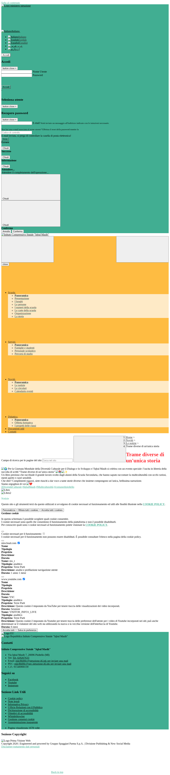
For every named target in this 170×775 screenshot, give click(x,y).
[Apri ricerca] (142, 249)
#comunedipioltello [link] (64, 487)
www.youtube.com (11, 579)
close (5, 264)
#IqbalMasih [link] (29, 487)
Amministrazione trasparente (23, 722)
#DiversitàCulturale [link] (11, 487)
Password (38, 75)
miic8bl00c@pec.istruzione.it (42, 663)
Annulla (6, 231)
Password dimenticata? (13, 81)
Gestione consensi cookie (21, 719)
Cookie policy (15, 698)
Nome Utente (40, 71)
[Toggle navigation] (27, 249)
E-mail (36, 123)
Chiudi (6, 148)
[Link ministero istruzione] (16, 5)
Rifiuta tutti (28, 510)
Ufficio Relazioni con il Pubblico (25, 707)
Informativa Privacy (18, 704)
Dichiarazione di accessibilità (23, 710)
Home (129, 437)
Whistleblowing (16, 716)
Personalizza (9, 510)
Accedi (6, 55)
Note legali (13, 701)
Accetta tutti (52, 510)
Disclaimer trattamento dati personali (20, 746)
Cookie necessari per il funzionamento (21, 533)
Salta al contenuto (10, 2)
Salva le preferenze (27, 630)
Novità (129, 440)
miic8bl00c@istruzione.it (41, 660)
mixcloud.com (9, 543)
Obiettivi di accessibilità (20, 713)
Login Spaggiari (86, 129)
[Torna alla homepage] (85, 234)
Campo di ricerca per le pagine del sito (21, 460)
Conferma (17, 231)
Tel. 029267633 (21, 657)
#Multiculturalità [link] (44, 487)
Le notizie (131, 443)
